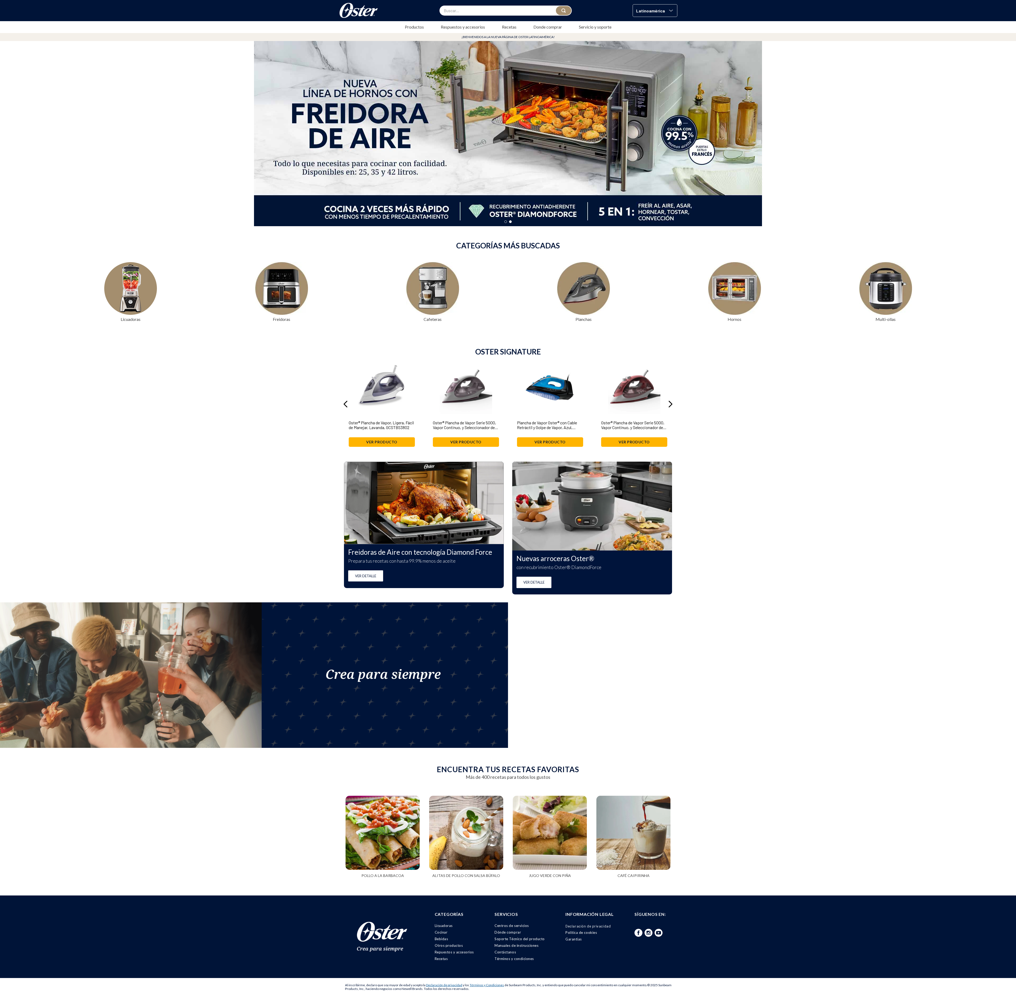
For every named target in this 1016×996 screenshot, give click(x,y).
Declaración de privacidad (444, 985)
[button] (655, 10)
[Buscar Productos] (563, 10)
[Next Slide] (670, 404)
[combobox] (505, 11)
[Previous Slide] (346, 404)
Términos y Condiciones (487, 985)
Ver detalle (365, 576)
